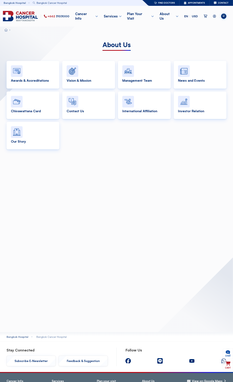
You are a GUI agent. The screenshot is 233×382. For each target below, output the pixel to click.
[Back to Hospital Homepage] (6, 30)
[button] (191, 16)
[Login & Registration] (214, 16)
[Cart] (205, 16)
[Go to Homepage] (21, 16)
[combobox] (77, 3)
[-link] (128, 361)
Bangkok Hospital (17, 336)
